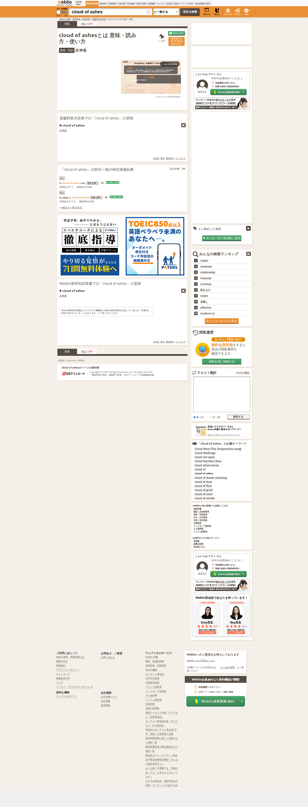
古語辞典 (197, 523)
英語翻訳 (151, 3)
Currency (205, 284)
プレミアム (228, 14)
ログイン (237, 14)
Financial (205, 278)
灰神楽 (63, 130)
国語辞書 (197, 509)
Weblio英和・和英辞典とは (70, 657)
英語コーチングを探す (184, 3)
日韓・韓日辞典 (200, 520)
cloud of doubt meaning (211, 477)
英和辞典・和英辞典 (81, 19)
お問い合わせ (108, 657)
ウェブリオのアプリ (66, 696)
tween (204, 295)
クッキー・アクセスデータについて (74, 687)
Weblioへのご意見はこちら (201, 660)
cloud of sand (204, 494)
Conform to (207, 313)
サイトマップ (63, 674)
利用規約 (60, 665)
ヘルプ (59, 682)
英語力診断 (141, 3)
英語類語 (112, 3)
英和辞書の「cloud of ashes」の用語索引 (71, 360)
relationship (207, 272)
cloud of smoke (205, 498)
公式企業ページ (109, 696)
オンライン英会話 (165, 3)
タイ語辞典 (198, 529)
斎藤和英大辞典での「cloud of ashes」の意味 (96, 118)
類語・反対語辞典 (201, 512)
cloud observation (207, 465)
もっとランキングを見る (221, 321)
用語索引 (170, 158)
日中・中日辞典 (200, 517)
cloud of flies (203, 485)
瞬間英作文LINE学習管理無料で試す (176, 41)
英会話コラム (199, 547)
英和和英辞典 (92, 3)
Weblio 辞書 (64, 19)
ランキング (180, 158)
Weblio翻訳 (243, 372)
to (60, 197)
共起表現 (122, 3)
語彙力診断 (198, 544)
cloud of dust (203, 481)
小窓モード (207, 14)
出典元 (156, 158)
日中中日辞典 (152, 678)
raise (65, 197)
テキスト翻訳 (207, 372)
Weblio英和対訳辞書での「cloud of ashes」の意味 (100, 283)
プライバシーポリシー (67, 669)
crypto (204, 260)
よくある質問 (228, 667)
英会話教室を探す (203, 3)
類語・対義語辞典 (154, 661)
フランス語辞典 (153, 687)
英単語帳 (131, 3)
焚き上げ (205, 289)
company (206, 266)
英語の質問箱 (152, 708)
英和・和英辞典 (200, 514)
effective (205, 307)
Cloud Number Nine (208, 461)
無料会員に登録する (222, 361)
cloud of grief (203, 489)
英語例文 (103, 3)
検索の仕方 (62, 661)
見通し (204, 301)
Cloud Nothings (205, 452)
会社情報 (105, 701)
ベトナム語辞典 (200, 531)
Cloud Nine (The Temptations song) (218, 448)
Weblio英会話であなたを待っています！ (222, 598)
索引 (162, 158)
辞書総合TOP (63, 678)
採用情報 (105, 705)
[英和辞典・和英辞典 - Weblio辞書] (65, 2)
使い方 (217, 14)
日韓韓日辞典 (152, 682)
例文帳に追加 (113, 182)
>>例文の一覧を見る (70, 207)
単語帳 (196, 541)
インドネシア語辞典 (202, 526)
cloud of (200, 469)
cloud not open (205, 456)
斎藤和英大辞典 (99, 19)
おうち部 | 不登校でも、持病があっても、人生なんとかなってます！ (161, 772)
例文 (83, 23)
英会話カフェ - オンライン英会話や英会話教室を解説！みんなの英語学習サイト (161, 759)
